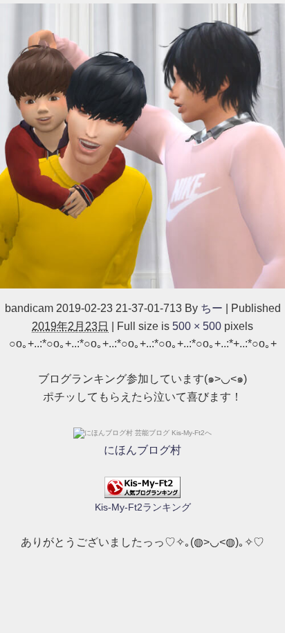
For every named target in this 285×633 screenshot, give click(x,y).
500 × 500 (196, 326)
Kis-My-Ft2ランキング (143, 507)
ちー (212, 308)
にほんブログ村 (142, 450)
